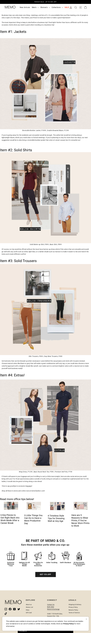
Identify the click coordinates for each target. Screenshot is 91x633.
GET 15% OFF (45, 574)
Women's (44, 7)
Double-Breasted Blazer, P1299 (58, 130)
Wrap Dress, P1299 (26, 472)
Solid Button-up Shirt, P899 (39, 244)
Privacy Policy (73, 607)
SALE (67, 7)
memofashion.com (37, 491)
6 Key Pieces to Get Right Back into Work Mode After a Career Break (10, 519)
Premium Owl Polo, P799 (63, 472)
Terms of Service (74, 612)
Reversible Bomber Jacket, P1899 (34, 130)
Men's (34, 7)
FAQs (27, 610)
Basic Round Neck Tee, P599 (44, 472)
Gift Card (29, 612)
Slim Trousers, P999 (36, 356)
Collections (56, 7)
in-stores (14, 491)
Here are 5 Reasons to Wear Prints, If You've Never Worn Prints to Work (80, 520)
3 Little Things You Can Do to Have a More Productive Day (33, 519)
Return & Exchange (53, 609)
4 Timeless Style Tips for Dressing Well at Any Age (56, 518)
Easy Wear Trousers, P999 (53, 356)
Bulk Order (50, 607)
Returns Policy (73, 610)
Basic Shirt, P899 (56, 244)
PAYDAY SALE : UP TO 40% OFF (45, 1)
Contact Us (50, 604)
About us (29, 604)
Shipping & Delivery (75, 604)
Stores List (29, 607)
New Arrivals (25, 7)
